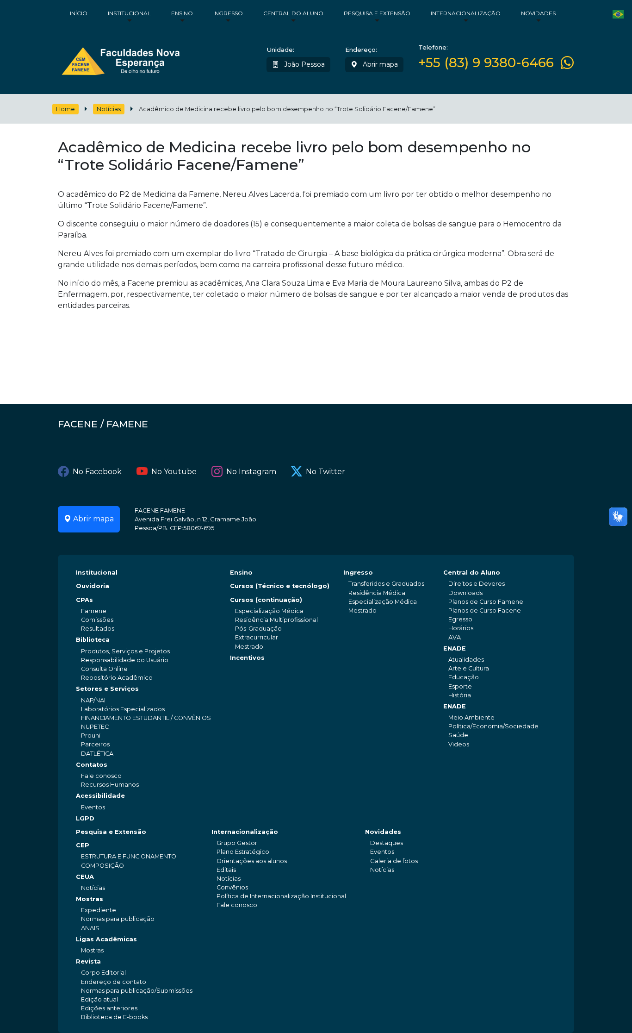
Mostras (89, 898)
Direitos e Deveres (476, 583)
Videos (458, 744)
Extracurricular (256, 637)
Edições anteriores (109, 1008)
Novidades (538, 13)
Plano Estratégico (243, 851)
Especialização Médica (269, 610)
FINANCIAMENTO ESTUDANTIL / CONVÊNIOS (146, 717)
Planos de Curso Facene (484, 610)
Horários (460, 628)
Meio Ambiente (471, 717)
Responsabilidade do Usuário (124, 660)
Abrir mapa (379, 64)
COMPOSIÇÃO (102, 865)
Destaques (386, 842)
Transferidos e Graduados (386, 583)
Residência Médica (376, 592)
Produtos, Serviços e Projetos (125, 651)
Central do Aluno (293, 13)
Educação (463, 677)
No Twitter (325, 471)
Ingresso (228, 13)
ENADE (454, 648)
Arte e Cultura (468, 668)
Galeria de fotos (394, 861)
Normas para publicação (118, 918)
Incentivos (247, 657)
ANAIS (90, 928)
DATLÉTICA (97, 753)
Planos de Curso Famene (485, 601)
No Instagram (251, 471)
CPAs (84, 599)
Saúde (458, 735)
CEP (82, 845)
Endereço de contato (113, 981)
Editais (226, 869)
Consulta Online (104, 668)
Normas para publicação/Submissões (136, 990)
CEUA (85, 876)
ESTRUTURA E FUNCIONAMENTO (128, 856)
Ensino (182, 13)
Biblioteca (93, 639)
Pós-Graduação (258, 628)
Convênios (232, 887)
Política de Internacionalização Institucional (281, 896)
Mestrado (249, 646)
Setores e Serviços (107, 688)
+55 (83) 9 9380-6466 (486, 62)
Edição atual (99, 999)
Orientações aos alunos (252, 861)
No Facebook (97, 471)
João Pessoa (303, 64)
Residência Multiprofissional (276, 619)
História (459, 695)
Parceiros (95, 744)
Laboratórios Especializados (123, 709)
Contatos (91, 764)
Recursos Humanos (110, 784)
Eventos (93, 807)
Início (78, 13)
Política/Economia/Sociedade (493, 726)
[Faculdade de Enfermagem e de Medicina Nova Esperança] (120, 59)
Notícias (109, 109)
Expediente (98, 910)
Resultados (97, 628)
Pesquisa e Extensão (377, 13)
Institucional (129, 13)
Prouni (90, 735)
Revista (88, 961)
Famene (93, 610)
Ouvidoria (92, 585)
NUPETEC (95, 726)
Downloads (465, 592)
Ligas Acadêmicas (106, 939)
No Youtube (174, 471)
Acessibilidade (100, 795)
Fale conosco (101, 775)
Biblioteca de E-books (114, 1017)
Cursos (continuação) (266, 599)
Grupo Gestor (237, 842)
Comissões (97, 619)
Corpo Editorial (103, 972)
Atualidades (466, 659)
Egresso (460, 619)
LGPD (85, 818)
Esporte (460, 686)
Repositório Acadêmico (117, 677)
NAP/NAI (93, 700)
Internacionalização (466, 13)
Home (65, 109)
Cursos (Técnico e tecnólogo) (279, 585)
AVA (454, 637)
